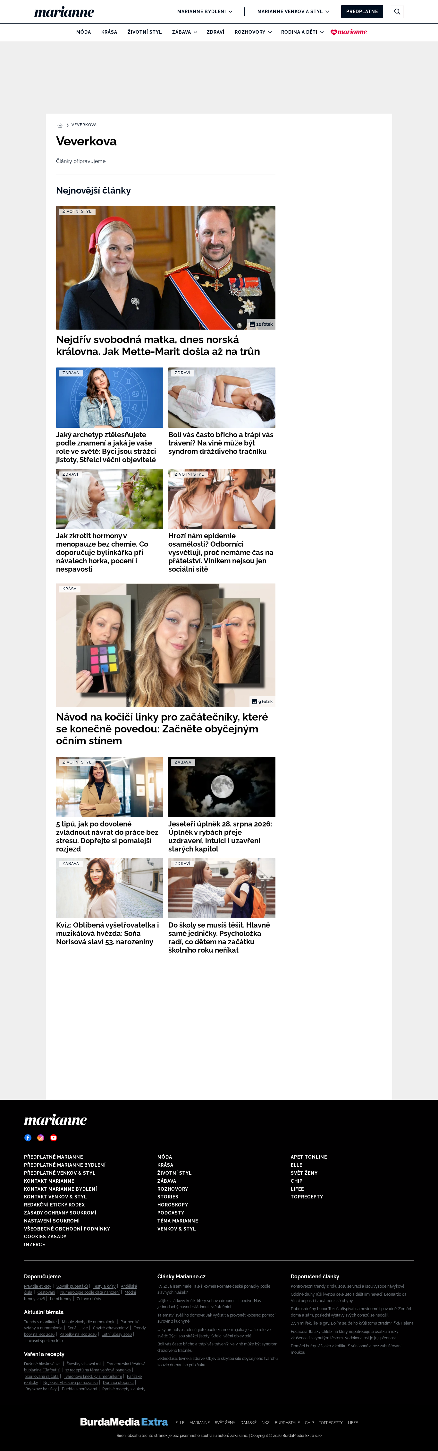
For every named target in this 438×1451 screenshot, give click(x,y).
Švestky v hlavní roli (84, 1364)
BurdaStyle (287, 1423)
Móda (83, 32)
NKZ (266, 1423)
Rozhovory (250, 32)
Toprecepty (307, 1196)
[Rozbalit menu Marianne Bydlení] (229, 11)
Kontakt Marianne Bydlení (60, 1189)
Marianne (200, 1423)
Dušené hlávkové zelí (43, 1364)
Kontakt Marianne (49, 1181)
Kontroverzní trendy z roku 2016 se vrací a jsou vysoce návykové (347, 1286)
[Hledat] (397, 11)
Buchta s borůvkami (79, 1389)
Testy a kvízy (104, 1286)
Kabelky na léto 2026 (78, 1334)
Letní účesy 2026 (117, 1334)
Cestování (46, 1292)
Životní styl (145, 32)
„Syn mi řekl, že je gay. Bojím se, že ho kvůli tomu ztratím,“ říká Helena (352, 1323)
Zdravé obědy (89, 1299)
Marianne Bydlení (201, 11)
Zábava (181, 32)
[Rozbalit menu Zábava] (194, 32)
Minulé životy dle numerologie (88, 1322)
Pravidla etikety (37, 1286)
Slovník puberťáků (72, 1286)
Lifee (297, 1189)
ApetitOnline (309, 1157)
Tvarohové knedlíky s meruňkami (93, 1376)
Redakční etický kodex (54, 1204)
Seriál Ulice (78, 1328)
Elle (296, 1165)
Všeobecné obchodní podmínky (67, 1228)
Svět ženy (304, 1173)
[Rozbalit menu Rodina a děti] (320, 32)
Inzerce (34, 1244)
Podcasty (170, 1212)
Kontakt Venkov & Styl (55, 1196)
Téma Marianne (177, 1220)
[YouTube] (53, 1138)
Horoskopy (172, 1204)
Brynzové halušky (41, 1389)
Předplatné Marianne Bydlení (65, 1165)
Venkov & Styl (176, 1228)
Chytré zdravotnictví (111, 1328)
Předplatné (362, 11)
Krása (109, 32)
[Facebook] (28, 1138)
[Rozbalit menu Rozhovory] (268, 32)
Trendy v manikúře (40, 1322)
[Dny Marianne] (349, 32)
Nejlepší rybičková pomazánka (70, 1382)
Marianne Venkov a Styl (290, 11)
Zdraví (215, 32)
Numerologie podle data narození (90, 1292)
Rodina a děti (299, 32)
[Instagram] (41, 1138)
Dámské (248, 1423)
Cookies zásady (45, 1236)
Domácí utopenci (118, 1382)
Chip (297, 1181)
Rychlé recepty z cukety (124, 1389)
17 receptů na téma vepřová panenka (98, 1370)
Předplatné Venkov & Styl (60, 1173)
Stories (168, 1196)
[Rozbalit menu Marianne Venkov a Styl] (325, 11)
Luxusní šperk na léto (44, 1341)
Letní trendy (61, 1299)
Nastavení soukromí (52, 1220)
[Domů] (69, 11)
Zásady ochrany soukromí (60, 1212)
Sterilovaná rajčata (42, 1376)
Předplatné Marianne (53, 1157)
